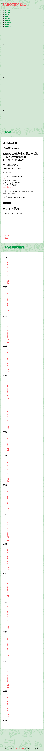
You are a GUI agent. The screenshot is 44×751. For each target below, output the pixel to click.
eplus (5, 178)
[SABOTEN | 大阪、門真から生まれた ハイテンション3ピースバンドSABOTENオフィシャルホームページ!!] (14, 4)
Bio (6, 16)
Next (6, 238)
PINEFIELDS (19, 748)
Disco (7, 20)
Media (7, 18)
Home (7, 10)
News (7, 12)
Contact (9, 27)
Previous (8, 236)
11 (8, 281)
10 (8, 279)
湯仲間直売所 (8, 187)
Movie (8, 25)
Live (7, 14)
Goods (8, 22)
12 (8, 283)
